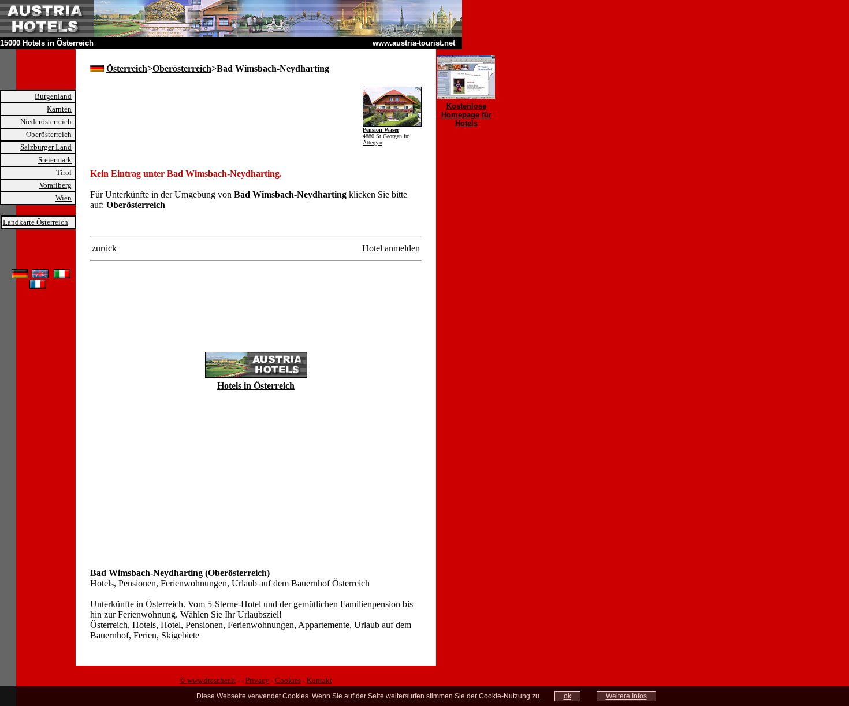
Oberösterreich (49, 134)
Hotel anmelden (391, 248)
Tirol (64, 172)
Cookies (288, 680)
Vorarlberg (55, 185)
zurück (104, 248)
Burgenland (53, 96)
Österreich (126, 68)
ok (567, 696)
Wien (63, 198)
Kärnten (59, 109)
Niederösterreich (46, 121)
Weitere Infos (626, 696)
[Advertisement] (225, 104)
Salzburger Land (46, 147)
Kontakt (319, 680)
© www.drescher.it (208, 680)
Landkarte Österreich (35, 222)
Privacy (257, 680)
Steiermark (55, 159)
